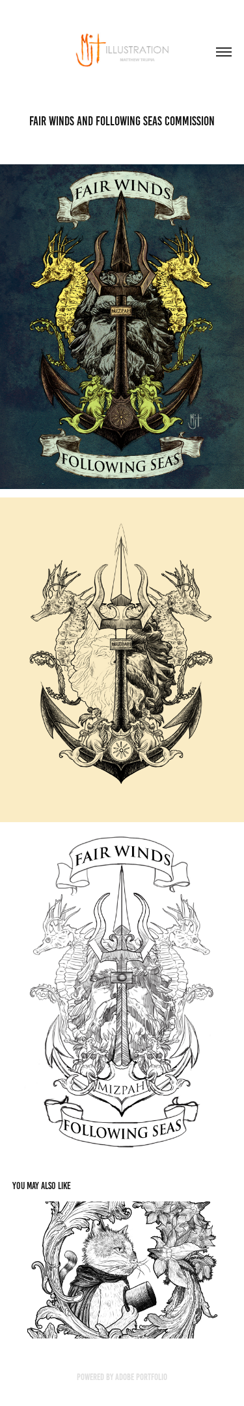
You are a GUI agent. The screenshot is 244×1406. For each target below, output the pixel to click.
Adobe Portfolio (141, 1377)
